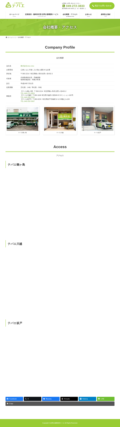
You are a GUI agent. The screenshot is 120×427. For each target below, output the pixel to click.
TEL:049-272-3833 (28, 93)
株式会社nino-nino (27, 66)
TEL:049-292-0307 (28, 101)
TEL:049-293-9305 (28, 97)
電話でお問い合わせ (103, 6)
